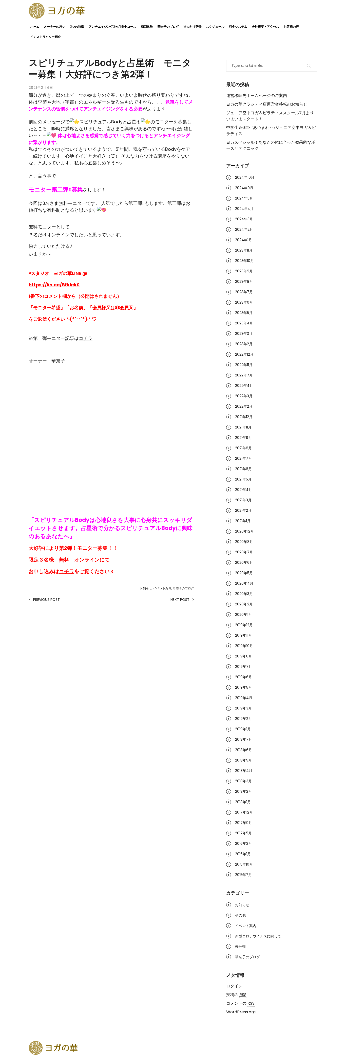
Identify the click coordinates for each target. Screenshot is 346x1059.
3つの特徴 (77, 26)
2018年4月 (243, 770)
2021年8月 (243, 448)
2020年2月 (244, 604)
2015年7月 (243, 874)
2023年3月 (244, 333)
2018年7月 (243, 739)
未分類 (240, 946)
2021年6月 (243, 468)
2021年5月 (243, 479)
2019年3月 (243, 708)
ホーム (35, 26)
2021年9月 (243, 437)
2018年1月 (243, 801)
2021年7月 (243, 458)
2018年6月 (243, 749)
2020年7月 (244, 552)
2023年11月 (244, 250)
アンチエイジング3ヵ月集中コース (112, 26)
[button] (111, 411)
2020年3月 (244, 593)
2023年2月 (244, 343)
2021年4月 (243, 489)
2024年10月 (244, 177)
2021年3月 (243, 500)
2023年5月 (244, 312)
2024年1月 (243, 239)
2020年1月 (243, 614)
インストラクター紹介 (45, 37)
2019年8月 (243, 656)
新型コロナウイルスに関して (258, 936)
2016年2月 (243, 843)
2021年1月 (243, 520)
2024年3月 (244, 219)
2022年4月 (244, 385)
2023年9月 (244, 271)
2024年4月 (244, 208)
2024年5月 (244, 198)
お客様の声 (291, 26)
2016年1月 (243, 853)
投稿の (236, 995)
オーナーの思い (54, 26)
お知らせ (146, 588)
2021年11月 (243, 427)
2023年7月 (244, 291)
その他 (240, 915)
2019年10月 (244, 645)
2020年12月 (244, 531)
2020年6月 (244, 562)
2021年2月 (243, 510)
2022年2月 (244, 406)
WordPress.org (241, 1012)
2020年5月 (244, 572)
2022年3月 (244, 396)
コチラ (85, 338)
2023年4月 (244, 323)
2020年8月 (244, 541)
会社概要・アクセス (265, 26)
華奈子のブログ (168, 26)
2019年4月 (243, 697)
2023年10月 (244, 260)
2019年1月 (243, 729)
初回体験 (147, 26)
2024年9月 (244, 187)
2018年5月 (243, 760)
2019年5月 (243, 687)
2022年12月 (244, 354)
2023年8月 (244, 281)
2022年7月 (244, 375)
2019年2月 (243, 718)
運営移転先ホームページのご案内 (256, 95)
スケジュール (215, 26)
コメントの (240, 1003)
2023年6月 (244, 302)
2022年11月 (244, 364)
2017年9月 (243, 822)
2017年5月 (243, 833)
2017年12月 (244, 812)
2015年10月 (244, 864)
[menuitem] (111, 378)
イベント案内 (162, 588)
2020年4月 (244, 583)
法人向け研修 (192, 26)
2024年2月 (244, 229)
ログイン (234, 986)
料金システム (238, 26)
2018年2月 (243, 791)
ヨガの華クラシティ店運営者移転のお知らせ (266, 104)
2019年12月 (244, 624)
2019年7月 (243, 666)
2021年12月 (244, 416)
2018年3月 (243, 781)
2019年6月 (243, 677)
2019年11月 (243, 635)
